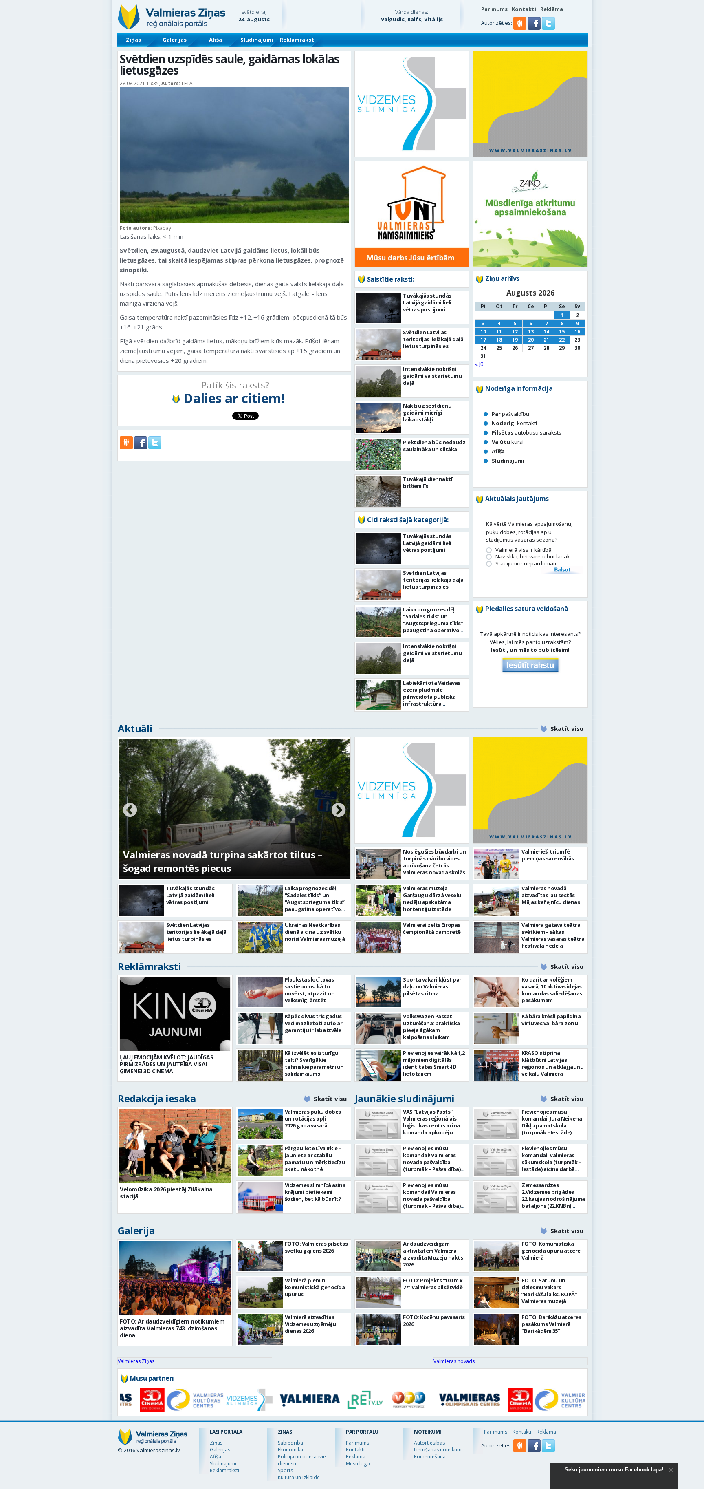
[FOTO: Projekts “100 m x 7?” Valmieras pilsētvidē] (379, 1292)
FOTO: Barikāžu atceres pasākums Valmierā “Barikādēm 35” (551, 1324)
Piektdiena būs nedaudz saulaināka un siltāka (434, 446)
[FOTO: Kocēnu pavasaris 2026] (379, 1329)
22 (562, 339)
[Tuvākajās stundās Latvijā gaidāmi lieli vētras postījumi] (379, 307)
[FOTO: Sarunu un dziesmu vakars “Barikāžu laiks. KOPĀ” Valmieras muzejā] (497, 1292)
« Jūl (480, 364)
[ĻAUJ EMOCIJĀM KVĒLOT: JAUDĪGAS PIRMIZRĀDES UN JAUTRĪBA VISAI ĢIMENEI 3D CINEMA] (175, 1013)
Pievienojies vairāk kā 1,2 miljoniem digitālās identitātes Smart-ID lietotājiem (433, 1063)
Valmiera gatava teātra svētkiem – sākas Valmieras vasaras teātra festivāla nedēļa (552, 935)
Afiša (215, 39)
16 (577, 331)
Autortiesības (429, 1442)
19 (515, 339)
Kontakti (524, 9)
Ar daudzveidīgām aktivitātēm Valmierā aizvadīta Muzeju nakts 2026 (433, 1254)
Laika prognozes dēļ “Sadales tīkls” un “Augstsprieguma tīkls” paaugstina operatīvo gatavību (433, 623)
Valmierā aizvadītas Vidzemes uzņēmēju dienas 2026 (310, 1324)
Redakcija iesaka (157, 1098)
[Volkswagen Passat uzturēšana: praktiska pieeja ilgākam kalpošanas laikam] (379, 1028)
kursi (508, 442)
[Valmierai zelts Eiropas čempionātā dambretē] (379, 937)
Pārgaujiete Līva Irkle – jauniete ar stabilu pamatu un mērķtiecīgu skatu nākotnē (315, 1159)
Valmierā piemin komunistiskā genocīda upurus (315, 1287)
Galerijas (175, 39)
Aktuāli (135, 728)
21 (546, 339)
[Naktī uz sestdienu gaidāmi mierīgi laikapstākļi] (379, 418)
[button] (535, 27)
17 (483, 339)
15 (562, 331)
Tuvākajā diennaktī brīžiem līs (427, 482)
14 (546, 331)
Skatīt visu (566, 728)
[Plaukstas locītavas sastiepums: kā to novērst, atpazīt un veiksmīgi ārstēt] (260, 991)
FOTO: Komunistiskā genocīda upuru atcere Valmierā (551, 1250)
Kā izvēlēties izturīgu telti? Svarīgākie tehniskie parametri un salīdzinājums (314, 1063)
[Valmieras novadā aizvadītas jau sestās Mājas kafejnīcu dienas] (497, 900)
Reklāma (551, 9)
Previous (130, 811)
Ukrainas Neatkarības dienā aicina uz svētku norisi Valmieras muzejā (315, 931)
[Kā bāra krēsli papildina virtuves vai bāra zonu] (497, 1028)
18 (499, 339)
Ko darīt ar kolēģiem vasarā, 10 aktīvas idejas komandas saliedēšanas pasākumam (551, 990)
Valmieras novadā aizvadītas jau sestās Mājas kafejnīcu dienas (550, 895)
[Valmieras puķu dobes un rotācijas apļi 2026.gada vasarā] (260, 1123)
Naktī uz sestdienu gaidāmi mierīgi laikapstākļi (427, 412)
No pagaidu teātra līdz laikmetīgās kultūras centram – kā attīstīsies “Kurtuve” (225, 861)
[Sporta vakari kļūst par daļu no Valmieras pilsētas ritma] (379, 991)
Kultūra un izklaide (299, 1477)
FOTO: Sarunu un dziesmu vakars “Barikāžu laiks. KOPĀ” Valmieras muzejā (549, 1291)
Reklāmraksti (298, 39)
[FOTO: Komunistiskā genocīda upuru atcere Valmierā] (497, 1256)
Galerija (136, 1230)
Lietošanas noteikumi (438, 1449)
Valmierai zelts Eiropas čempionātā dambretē (432, 928)
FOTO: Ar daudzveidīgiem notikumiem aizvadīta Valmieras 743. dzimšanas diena (172, 1328)
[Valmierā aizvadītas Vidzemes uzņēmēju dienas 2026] (260, 1329)
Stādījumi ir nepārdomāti (525, 563)
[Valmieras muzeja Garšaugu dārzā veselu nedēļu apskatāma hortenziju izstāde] (379, 900)
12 (515, 331)
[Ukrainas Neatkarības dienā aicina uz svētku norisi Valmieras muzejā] (260, 937)
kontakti (514, 423)
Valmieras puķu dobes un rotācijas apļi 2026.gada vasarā (313, 1118)
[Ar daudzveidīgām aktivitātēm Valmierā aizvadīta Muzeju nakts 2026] (379, 1256)
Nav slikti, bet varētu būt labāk (532, 556)
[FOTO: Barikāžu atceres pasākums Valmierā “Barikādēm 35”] (497, 1329)
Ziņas (133, 39)
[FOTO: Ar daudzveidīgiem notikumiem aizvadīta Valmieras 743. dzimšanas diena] (175, 1278)
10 (483, 331)
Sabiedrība (290, 1442)
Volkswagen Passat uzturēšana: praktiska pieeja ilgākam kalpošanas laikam (431, 1027)
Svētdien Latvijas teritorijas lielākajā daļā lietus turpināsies (433, 339)
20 (531, 339)
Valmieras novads (454, 1361)
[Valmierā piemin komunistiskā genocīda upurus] (260, 1292)
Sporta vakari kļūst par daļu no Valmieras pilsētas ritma (432, 986)
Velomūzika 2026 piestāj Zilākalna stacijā (166, 1192)
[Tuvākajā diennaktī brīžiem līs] (379, 491)
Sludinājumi (256, 39)
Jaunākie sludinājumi (405, 1098)
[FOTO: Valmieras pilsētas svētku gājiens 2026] (260, 1256)
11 (499, 331)
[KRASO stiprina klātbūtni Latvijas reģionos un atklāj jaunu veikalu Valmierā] (497, 1065)
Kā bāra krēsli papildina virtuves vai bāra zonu (551, 1020)
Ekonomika (290, 1449)
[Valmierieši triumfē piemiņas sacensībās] (497, 863)
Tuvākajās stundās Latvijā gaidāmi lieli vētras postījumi (427, 302)
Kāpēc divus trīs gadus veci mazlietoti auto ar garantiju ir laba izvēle (314, 1023)
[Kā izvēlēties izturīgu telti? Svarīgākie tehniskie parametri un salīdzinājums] (260, 1065)
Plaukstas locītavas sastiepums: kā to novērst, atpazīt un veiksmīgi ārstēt (310, 990)
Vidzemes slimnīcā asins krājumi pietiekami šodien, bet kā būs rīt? (315, 1191)
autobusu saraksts (526, 432)
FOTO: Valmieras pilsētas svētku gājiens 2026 (316, 1247)
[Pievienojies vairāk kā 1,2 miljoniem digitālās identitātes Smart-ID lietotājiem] (379, 1065)
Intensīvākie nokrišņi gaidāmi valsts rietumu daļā (432, 375)
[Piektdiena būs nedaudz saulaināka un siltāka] (379, 454)
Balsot (562, 570)
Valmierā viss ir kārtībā (523, 550)
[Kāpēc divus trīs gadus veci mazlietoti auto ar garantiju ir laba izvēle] (260, 1028)
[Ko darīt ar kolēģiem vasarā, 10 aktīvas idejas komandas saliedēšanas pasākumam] (497, 991)
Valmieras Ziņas (136, 1361)
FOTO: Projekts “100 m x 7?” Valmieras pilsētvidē (433, 1284)
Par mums (494, 9)
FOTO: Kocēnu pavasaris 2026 (433, 1320)
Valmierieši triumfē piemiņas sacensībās (547, 855)
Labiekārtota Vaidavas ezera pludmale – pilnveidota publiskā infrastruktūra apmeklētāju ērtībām (431, 696)
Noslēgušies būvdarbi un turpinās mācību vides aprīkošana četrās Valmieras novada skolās (434, 862)
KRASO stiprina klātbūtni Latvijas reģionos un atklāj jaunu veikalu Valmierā (552, 1063)
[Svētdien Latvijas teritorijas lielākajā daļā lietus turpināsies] (379, 344)
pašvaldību (510, 413)
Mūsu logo (358, 1463)
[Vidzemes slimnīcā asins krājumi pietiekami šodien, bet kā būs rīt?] (260, 1197)
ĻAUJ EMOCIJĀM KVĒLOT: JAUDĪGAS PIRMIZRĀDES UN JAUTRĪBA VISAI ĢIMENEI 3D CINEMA (166, 1064)
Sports (285, 1470)
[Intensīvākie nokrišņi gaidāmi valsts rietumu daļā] (379, 381)
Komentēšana (430, 1456)
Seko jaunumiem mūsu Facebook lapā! (614, 1470)
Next (338, 811)
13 (531, 331)
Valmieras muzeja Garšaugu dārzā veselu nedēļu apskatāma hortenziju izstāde (432, 899)
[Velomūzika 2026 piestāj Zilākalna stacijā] (175, 1146)
